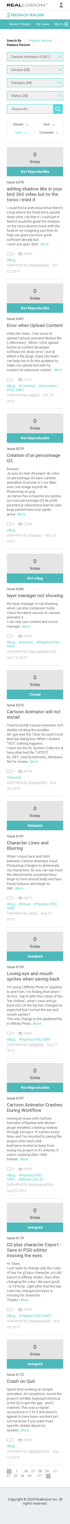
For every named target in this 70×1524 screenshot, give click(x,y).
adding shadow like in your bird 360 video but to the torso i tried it (34, 194)
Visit (46, 124)
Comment (46, 132)
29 (47, 1471)
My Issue (42, 24)
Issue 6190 (15, 967)
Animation (49, 386)
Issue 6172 (15, 1375)
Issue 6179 (15, 1238)
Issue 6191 (15, 836)
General (27, 642)
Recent (18, 124)
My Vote (60, 24)
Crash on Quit (21, 1381)
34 (29, 1476)
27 (33, 1471)
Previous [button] (4, 24)
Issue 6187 (15, 1098)
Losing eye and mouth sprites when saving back (33, 976)
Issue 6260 (15, 589)
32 (15, 1476)
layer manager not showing (35, 595)
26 (26, 1471)
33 (22, 1476)
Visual (25, 904)
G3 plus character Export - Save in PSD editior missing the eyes (34, 1250)
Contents (28, 386)
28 (40, 1471)
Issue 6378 (15, 182)
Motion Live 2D (32, 1179)
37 (40, 1476)
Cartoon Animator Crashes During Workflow (34, 1107)
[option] (20, 24)
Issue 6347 (15, 319)
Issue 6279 (15, 449)
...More (43, 244)
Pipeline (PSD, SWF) (36, 1039)
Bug (12, 260)
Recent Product (19, 24)
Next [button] (66, 24)
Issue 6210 (15, 705)
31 (8, 1476)
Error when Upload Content (35, 325)
